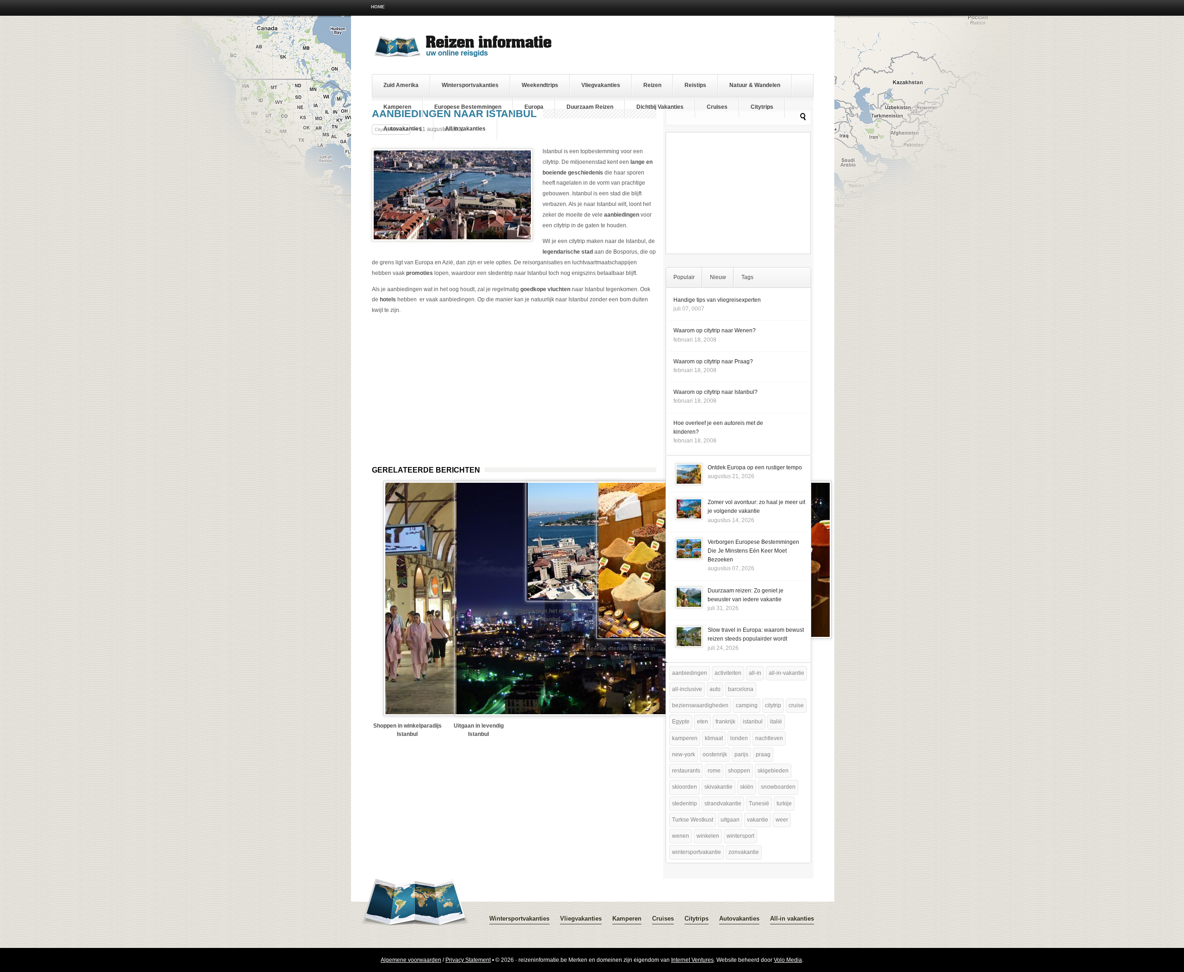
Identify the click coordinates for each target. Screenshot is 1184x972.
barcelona (740, 689)
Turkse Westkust (692, 819)
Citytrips (762, 107)
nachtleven (769, 738)
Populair (684, 277)
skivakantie (718, 787)
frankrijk (725, 721)
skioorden (684, 787)
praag (763, 754)
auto (715, 689)
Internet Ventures (692, 960)
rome (714, 770)
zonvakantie (743, 852)
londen (739, 738)
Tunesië (759, 803)
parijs (741, 754)
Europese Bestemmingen (467, 107)
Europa (533, 107)
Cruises (717, 107)
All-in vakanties (465, 128)
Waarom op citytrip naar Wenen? (714, 330)
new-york (683, 754)
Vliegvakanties (600, 85)
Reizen (652, 85)
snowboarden (778, 787)
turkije (784, 803)
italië (776, 721)
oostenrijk (715, 754)
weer (782, 819)
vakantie (757, 819)
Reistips (695, 85)
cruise (796, 705)
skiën (746, 787)
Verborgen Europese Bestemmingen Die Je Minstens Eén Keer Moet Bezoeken (753, 551)
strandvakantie (722, 803)
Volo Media (788, 960)
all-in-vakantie (786, 673)
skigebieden (773, 770)
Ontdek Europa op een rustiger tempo (755, 467)
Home (378, 6)
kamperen (684, 738)
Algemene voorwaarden (411, 960)
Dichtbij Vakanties (660, 107)
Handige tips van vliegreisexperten (717, 300)
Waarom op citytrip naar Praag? (713, 361)
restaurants (686, 770)
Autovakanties (402, 128)
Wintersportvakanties (470, 85)
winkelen (708, 836)
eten (702, 721)
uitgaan (730, 819)
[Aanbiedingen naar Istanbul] (452, 239)
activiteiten (728, 673)
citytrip (773, 705)
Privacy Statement (468, 960)
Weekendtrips (540, 85)
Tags (747, 277)
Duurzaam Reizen (590, 107)
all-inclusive (687, 689)
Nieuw (718, 277)
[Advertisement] (449, 386)
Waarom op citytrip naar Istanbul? (715, 392)
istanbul (753, 721)
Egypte (681, 721)
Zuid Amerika (401, 85)
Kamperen (397, 107)
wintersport (740, 836)
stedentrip (684, 803)
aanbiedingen (689, 673)
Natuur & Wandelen (754, 85)
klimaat (714, 738)
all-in (755, 673)
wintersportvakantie (696, 852)
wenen (680, 836)
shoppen (739, 770)
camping (747, 705)
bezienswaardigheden (700, 705)
